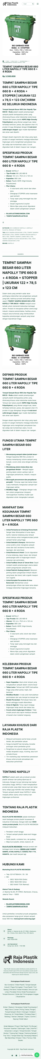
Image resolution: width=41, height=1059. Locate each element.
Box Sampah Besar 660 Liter (16, 232)
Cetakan (32, 1012)
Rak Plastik (24, 1026)
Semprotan (8, 1031)
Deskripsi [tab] (20, 254)
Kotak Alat (19, 994)
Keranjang (19, 1007)
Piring (22, 1009)
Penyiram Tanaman (10, 1028)
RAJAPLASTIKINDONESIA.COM (18, 213)
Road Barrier (21, 997)
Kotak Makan (19, 1014)
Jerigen (15, 1031)
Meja (6, 1009)
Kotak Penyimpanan (28, 992)
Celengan (25, 1012)
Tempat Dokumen (8, 994)
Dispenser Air (9, 1014)
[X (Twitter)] (16, 1055)
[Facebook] (12, 1055)
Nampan (20, 1016)
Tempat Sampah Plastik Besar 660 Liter (16, 238)
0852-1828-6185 (12, 939)
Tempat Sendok (25, 1031)
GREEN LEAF (25, 849)
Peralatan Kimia (15, 992)
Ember (5, 1007)
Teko (24, 1038)
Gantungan (21, 1028)
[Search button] (33, 3)
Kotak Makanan (9, 1026)
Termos (29, 1038)
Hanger (21, 1033)
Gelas (27, 1009)
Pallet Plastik (20, 985)
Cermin (33, 1016)
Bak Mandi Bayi (10, 1038)
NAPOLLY (11, 243)
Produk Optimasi (15, 230)
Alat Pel (33, 1028)
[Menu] (38, 4)
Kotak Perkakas (22, 989)
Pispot (17, 1026)
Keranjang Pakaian (31, 1036)
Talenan (14, 1016)
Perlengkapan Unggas (31, 994)
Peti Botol (13, 989)
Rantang (7, 1016)
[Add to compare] (3, 222)
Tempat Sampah (10, 1012)
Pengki (32, 1009)
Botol (19, 1012)
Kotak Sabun (23, 1019)
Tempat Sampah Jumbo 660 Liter (21, 236)
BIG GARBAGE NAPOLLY (18, 228)
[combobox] (27, 3)
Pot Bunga (32, 1026)
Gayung (15, 1019)
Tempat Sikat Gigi (17, 1036)
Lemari (16, 1009)
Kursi (11, 1009)
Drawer (18, 1038)
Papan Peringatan (17, 987)
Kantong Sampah (31, 1033)
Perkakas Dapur (30, 1014)
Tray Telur (6, 1036)
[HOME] (3, 61)
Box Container (9, 985)
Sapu (28, 1028)
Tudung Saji (14, 1033)
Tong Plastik (28, 987)
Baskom (11, 1007)
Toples (27, 1016)
